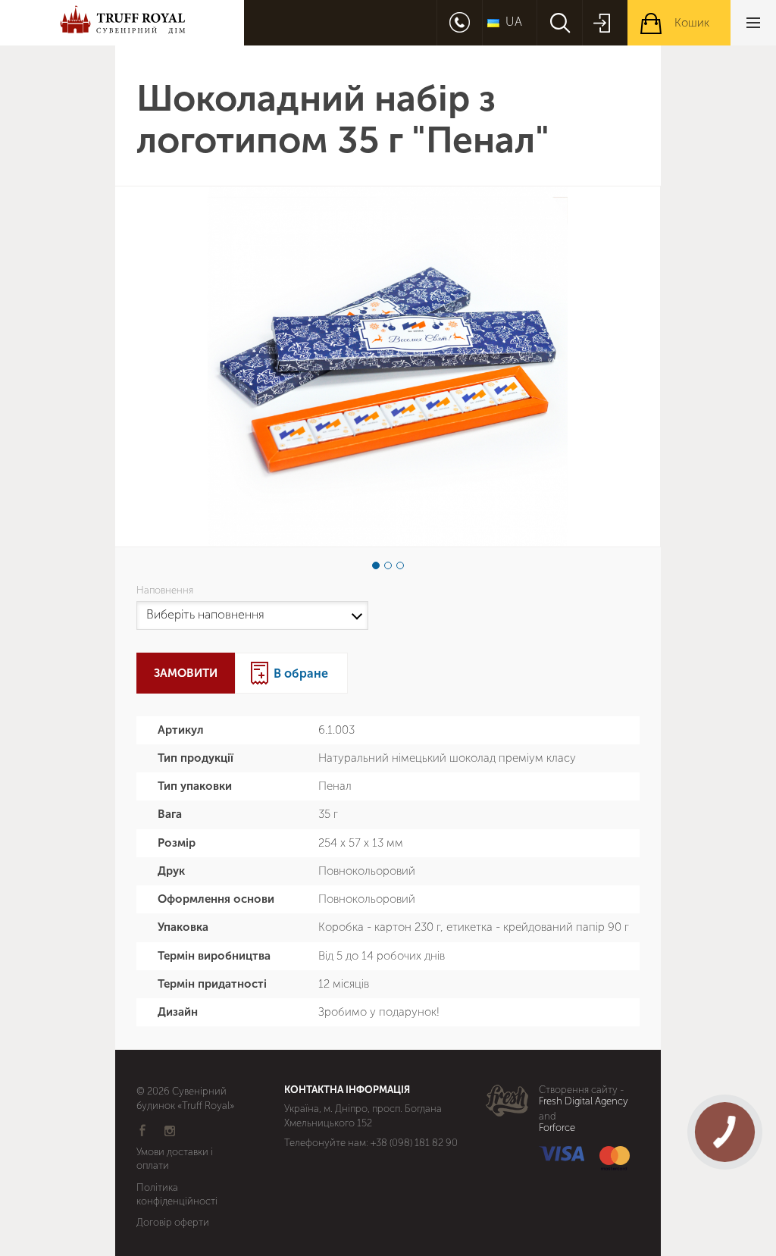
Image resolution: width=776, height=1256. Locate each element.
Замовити (185, 673)
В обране (301, 673)
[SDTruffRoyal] (122, 22)
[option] (387, 366)
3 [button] (400, 565)
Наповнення (167, 590)
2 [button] (388, 565)
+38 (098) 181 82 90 (414, 1142)
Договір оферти (172, 1222)
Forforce (557, 1128)
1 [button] (376, 565)
